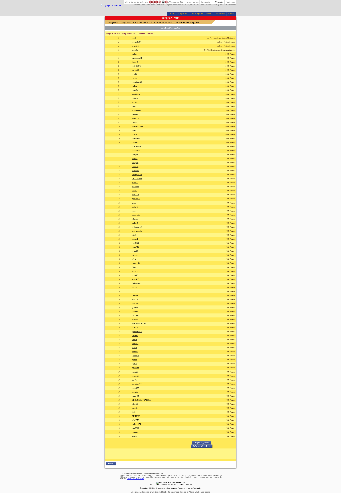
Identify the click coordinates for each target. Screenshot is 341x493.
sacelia (134, 436)
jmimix (134, 291)
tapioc (134, 54)
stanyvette (135, 150)
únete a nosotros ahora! (135, 479)
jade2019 (135, 428)
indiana (134, 142)
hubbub (135, 311)
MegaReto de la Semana (133, 22)
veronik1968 (136, 384)
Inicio (171, 13)
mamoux (135, 432)
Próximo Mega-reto (201, 446)
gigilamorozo (137, 110)
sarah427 (135, 279)
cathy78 (135, 207)
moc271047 (136, 42)
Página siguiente (201, 443)
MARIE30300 (137, 126)
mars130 (135, 327)
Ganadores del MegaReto (170, 28)
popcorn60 (136, 215)
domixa (135, 352)
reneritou (135, 187)
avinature (135, 118)
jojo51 (134, 287)
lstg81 (134, 235)
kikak (134, 38)
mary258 (135, 247)
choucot (135, 295)
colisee (134, 340)
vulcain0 (135, 167)
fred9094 (135, 195)
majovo (135, 98)
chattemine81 (137, 58)
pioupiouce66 (137, 82)
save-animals (137, 231)
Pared (208, 13)
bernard (135, 239)
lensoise (135, 255)
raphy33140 (136, 66)
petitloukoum (137, 332)
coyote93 (135, 70)
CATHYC (135, 315)
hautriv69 (135, 396)
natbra (134, 86)
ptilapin (135, 392)
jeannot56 (135, 356)
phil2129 (135, 368)
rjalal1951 (136, 243)
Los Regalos (197, 13)
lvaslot (134, 78)
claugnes (135, 163)
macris (134, 134)
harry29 (135, 372)
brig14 (134, 74)
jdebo (134, 130)
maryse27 (135, 376)
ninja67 (135, 275)
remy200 (135, 388)
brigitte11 (135, 46)
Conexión (219, 2)
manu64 (135, 90)
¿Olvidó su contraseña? (184, 5)
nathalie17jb (136, 424)
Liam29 (135, 404)
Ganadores (220, 13)
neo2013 (135, 344)
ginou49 (135, 307)
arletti (134, 259)
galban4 (135, 223)
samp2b (135, 50)
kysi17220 (136, 94)
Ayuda (231, 13)
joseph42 (135, 303)
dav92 (134, 380)
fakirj (134, 412)
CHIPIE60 (136, 416)
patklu (134, 360)
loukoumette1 (137, 227)
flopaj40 (135, 62)
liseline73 (135, 122)
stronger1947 (137, 175)
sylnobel (135, 299)
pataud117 (136, 199)
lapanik (134, 106)
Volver (110, 463)
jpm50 (134, 364)
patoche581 (136, 263)
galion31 (135, 114)
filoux (134, 267)
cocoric (134, 408)
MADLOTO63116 (139, 323)
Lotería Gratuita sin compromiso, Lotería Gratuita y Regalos (170, 485)
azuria (134, 102)
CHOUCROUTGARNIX (141, 400)
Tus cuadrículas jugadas (160, 22)
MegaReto (183, 13)
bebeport (135, 154)
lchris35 (135, 219)
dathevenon (136, 283)
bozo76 (134, 159)
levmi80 (135, 251)
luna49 (134, 191)
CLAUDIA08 (137, 179)
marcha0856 (136, 146)
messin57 (135, 171)
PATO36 (135, 319)
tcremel (135, 336)
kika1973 (135, 420)
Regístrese (230, 2)
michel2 (135, 183)
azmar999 (135, 271)
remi (133, 211)
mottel (134, 348)
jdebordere (136, 138)
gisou (134, 203)
